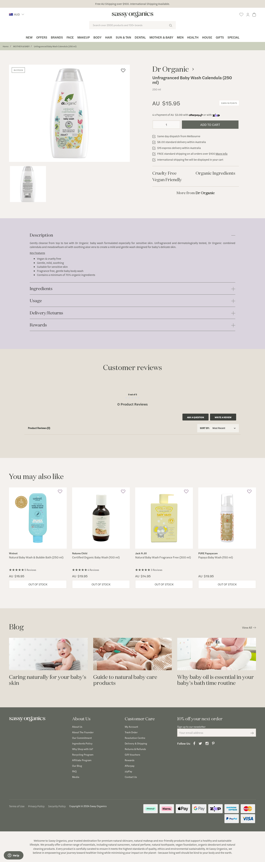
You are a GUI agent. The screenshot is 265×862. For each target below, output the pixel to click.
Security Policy (57, 806)
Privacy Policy (36, 806)
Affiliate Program (81, 760)
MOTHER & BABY (21, 46)
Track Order (131, 732)
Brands (57, 37)
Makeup (83, 37)
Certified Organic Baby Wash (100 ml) (96, 557)
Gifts (220, 37)
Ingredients (41, 288)
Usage (36, 300)
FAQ (74, 771)
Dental (140, 37)
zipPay (128, 771)
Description (41, 235)
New (29, 37)
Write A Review (223, 417)
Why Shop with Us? (82, 749)
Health (192, 37)
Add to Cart (210, 124)
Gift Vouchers (132, 754)
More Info (222, 153)
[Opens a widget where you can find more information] (13, 855)
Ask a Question (195, 417)
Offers (41, 37)
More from (195, 192)
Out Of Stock (37, 584)
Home (5, 46)
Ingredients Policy (82, 743)
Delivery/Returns (46, 313)
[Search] (170, 25)
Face (70, 37)
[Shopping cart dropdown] (254, 14)
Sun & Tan (123, 37)
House (207, 37)
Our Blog (77, 765)
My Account (131, 726)
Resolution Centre (135, 738)
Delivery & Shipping (136, 743)
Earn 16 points (229, 103)
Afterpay (129, 765)
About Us (77, 726)
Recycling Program (82, 754)
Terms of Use (17, 806)
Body (97, 37)
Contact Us (131, 777)
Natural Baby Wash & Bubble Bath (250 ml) (36, 557)
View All (247, 627)
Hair (108, 37)
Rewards (38, 325)
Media (75, 777)
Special (233, 37)
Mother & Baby (161, 37)
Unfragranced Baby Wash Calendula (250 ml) (55, 46)
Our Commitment (82, 738)
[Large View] (28, 184)
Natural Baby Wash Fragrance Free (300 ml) (163, 557)
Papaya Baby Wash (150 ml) (215, 557)
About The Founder (83, 732)
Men (180, 37)
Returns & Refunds (135, 749)
